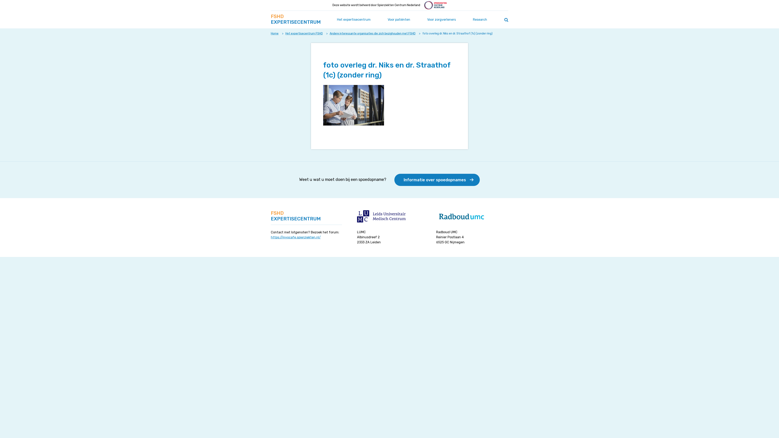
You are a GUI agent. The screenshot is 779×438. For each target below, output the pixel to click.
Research (480, 19)
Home (275, 33)
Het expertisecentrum (354, 19)
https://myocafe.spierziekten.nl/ (296, 237)
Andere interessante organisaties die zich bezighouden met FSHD (372, 33)
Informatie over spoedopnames (434, 179)
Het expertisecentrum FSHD (304, 33)
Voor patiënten (399, 19)
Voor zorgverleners (441, 19)
